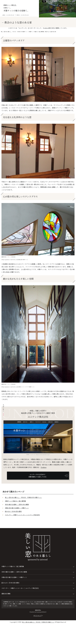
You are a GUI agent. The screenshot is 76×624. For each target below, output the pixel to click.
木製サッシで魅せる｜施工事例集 (15, 501)
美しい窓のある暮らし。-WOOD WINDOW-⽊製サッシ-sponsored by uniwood (61, 2)
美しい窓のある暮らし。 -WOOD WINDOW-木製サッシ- (23, 497)
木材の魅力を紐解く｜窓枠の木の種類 (17, 504)
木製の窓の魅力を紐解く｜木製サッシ (17, 508)
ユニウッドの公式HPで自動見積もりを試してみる (37, 475)
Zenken (44, 467)
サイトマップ (37, 616)
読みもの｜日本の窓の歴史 (13, 511)
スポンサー (3, 408)
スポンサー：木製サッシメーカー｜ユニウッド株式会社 (22, 515)
